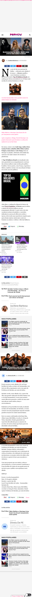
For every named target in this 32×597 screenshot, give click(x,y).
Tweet (27, 497)
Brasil (12, 283)
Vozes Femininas (10, 206)
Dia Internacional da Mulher (10, 285)
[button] (28, 595)
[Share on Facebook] (7, 277)
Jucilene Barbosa (13, 60)
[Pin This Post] (19, 66)
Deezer (16, 283)
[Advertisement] (16, 16)
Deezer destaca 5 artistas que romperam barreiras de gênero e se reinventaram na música (7, 247)
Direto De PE (11, 375)
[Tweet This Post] (13, 66)
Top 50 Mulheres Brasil (20, 77)
